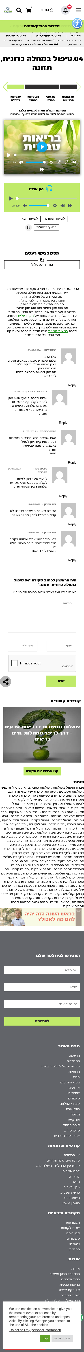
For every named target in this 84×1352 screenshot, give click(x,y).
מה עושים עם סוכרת (37, 873)
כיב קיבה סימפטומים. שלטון (44, 845)
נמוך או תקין (16, 877)
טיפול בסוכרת (61, 820)
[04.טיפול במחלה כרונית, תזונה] (15, 87)
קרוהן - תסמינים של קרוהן (28, 890)
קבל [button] (45, 1338)
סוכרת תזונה (66, 886)
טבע (5, 816)
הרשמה (74, 1056)
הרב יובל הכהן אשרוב (65, 1274)
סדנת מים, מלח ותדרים (63, 1160)
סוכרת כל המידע (72, 882)
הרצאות (74, 1072)
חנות (76, 1077)
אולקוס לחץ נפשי (13, 787)
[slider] (46, 155)
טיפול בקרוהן (39, 820)
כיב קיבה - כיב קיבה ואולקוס (57, 832)
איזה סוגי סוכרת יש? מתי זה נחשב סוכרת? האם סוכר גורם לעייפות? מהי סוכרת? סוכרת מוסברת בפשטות (46, 796)
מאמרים (74, 1098)
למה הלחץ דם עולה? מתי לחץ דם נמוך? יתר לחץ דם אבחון (43, 859)
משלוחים (73, 1239)
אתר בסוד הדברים (67, 1136)
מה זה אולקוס (41, 869)
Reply (72, 385)
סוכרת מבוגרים (47, 882)
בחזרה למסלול (42, 265)
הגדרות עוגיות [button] (62, 1338)
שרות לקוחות (70, 1228)
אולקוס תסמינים (70, 791)
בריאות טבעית (58, 331)
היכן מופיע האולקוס (23, 812)
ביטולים (74, 1244)
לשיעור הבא (30, 219)
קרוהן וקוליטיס (73, 894)
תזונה (54, 902)
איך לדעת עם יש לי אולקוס (38, 800)
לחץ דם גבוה (61, 853)
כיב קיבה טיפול (26, 836)
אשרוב (64, 808)
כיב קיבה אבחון (23, 832)
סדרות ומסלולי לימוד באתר (60, 1066)
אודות (75, 1269)
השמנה (56, 816)
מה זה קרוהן (20, 869)
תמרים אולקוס (73, 906)
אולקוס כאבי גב (39, 787)
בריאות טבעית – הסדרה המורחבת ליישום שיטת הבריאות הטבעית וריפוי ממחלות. (42, 40)
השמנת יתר (71, 1198)
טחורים (79, 820)
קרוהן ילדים (52, 894)
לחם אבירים (71, 1171)
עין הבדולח (72, 1155)
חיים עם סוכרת (21, 816)
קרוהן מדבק (32, 894)
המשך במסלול (46, 227)
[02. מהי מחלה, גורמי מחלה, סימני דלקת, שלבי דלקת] (50, 87)
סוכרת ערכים (24, 882)
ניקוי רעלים (26, 316)
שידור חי (73, 1093)
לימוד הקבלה (70, 1295)
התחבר (44, 10)
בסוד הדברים (38, 391)
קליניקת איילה (69, 1290)
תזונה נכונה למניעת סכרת (29, 902)
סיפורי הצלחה (70, 1104)
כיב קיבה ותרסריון (51, 836)
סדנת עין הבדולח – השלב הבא (58, 1166)
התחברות (73, 1061)
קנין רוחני (73, 1233)
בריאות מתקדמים (48, 36)
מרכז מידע (72, 1130)
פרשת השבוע (70, 1192)
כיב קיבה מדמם (54, 841)
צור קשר (73, 1120)
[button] (5, 87)
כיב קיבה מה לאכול (27, 841)
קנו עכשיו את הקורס (42, 771)
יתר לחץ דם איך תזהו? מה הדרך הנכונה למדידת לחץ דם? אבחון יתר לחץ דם (43, 828)
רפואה (64, 902)
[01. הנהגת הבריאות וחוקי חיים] (68, 87)
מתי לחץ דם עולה (40, 877)
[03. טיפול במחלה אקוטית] (33, 87)
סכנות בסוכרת (45, 886)
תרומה (75, 1114)
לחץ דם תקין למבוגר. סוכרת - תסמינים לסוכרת (47, 855)
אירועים (74, 1088)
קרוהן (53, 890)
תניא (76, 1182)
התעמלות (41, 816)
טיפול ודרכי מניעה (15, 820)
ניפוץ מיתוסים (70, 1082)
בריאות (52, 808)
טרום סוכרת (75, 824)
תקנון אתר (72, 1222)
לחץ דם (74, 1176)
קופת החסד (71, 1125)
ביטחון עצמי (71, 1203)
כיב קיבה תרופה (58, 849)
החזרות (74, 1249)
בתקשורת (73, 1109)
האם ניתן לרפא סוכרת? (56, 812)
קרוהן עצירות (63, 898)
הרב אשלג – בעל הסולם (62, 1301)
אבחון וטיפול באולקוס (68, 787)
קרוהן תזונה (43, 898)
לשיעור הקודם (55, 219)
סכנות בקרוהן (22, 886)
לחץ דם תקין (40, 853)
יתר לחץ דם (37, 824)
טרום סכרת (56, 824)
